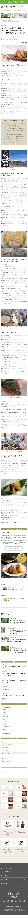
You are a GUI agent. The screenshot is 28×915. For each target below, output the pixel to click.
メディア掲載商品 (5, 747)
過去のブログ (4, 758)
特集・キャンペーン (6, 742)
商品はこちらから (14, 548)
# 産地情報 (4, 724)
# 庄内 (2, 39)
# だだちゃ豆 (5, 717)
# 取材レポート (5, 712)
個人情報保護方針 (19, 909)
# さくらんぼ (5, 714)
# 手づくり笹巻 (9, 39)
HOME (2, 20)
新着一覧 (4, 699)
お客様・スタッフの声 (6, 745)
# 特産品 (16, 39)
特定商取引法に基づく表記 (10, 909)
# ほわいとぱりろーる (7, 726)
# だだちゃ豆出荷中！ (6, 10)
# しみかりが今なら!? (16, 10)
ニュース (3, 755)
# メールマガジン (6, 707)
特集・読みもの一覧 (6, 761)
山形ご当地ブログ (8, 20)
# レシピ (4, 722)
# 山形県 (4, 709)
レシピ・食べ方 (5, 750)
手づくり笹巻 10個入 (7, 533)
